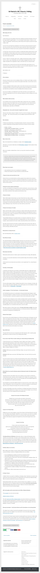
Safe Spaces (23, 551)
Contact (24, 18)
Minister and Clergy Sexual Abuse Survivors (28, 553)
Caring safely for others (25, 543)
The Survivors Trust (24, 561)
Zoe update (6, 493)
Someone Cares (24, 560)
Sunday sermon (17, 233)
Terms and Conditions (27, 568)
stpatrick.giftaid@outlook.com (9, 367)
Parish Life (26, 16)
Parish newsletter (7, 23)
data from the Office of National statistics (14, 499)
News (15, 18)
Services (19, 18)
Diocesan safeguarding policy (26, 540)
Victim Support (23, 554)
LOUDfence (23, 558)
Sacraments (20, 16)
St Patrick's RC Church (11, 568)
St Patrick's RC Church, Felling (20, 11)
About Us (7, 16)
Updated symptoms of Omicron (8, 496)
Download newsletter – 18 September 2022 (11, 29)
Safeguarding (13, 16)
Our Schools (32, 16)
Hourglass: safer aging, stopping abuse (28, 564)
